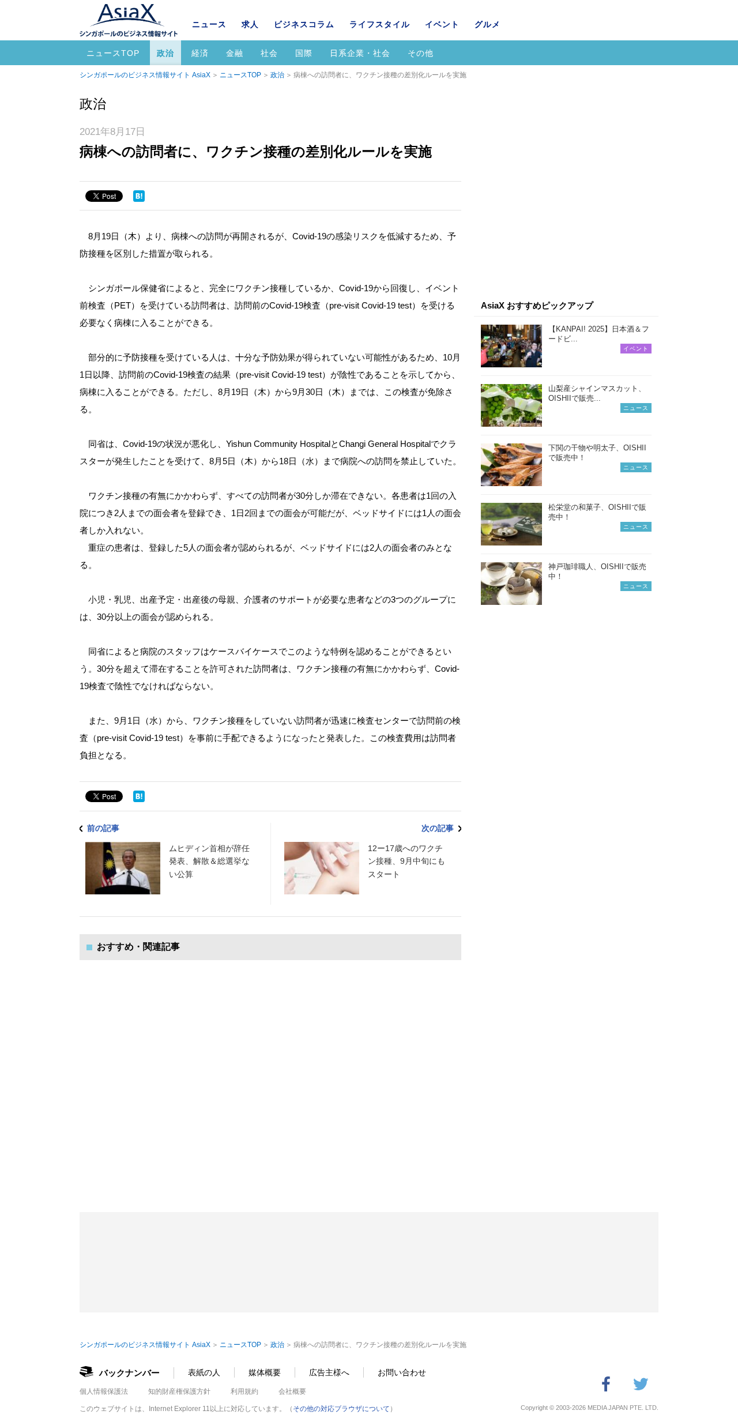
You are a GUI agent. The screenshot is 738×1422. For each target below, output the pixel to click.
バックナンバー (129, 1373)
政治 (165, 53)
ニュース (209, 24)
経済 (200, 53)
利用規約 (244, 1391)
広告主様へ (329, 1372)
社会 (269, 53)
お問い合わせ (402, 1372)
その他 (421, 53)
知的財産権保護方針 (179, 1391)
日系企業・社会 (360, 53)
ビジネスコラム (304, 24)
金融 (234, 53)
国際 (303, 53)
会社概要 (292, 1391)
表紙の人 (204, 1372)
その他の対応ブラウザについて (341, 1409)
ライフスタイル (379, 24)
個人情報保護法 (104, 1391)
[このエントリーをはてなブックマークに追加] (139, 196)
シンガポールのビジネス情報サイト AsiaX (145, 75)
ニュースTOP (113, 53)
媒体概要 (264, 1372)
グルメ (487, 24)
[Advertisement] (270, 1074)
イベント (442, 24)
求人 (250, 24)
